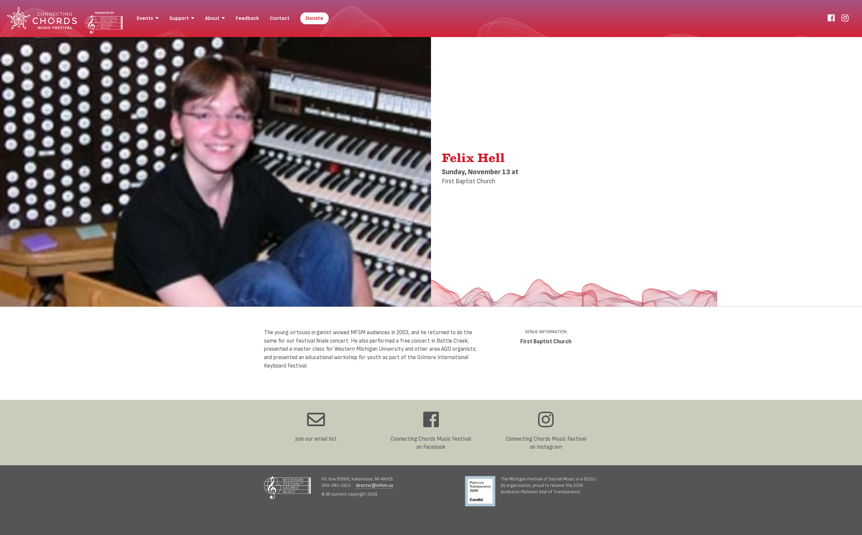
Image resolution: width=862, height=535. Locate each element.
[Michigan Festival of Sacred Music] (287, 487)
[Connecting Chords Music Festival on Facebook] (831, 18)
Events (146, 18)
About (213, 18)
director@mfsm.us (374, 485)
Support (180, 18)
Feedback (247, 18)
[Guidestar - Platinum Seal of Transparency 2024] (483, 492)
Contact (280, 18)
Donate (314, 18)
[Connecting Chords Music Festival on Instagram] (845, 18)
